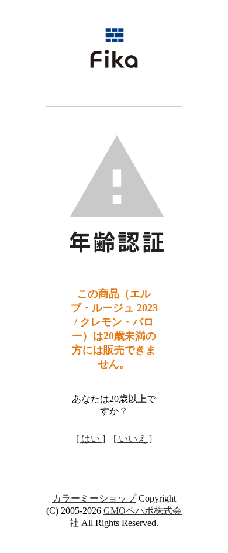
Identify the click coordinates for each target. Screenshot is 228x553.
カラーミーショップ (94, 498)
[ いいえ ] (132, 439)
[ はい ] (90, 439)
